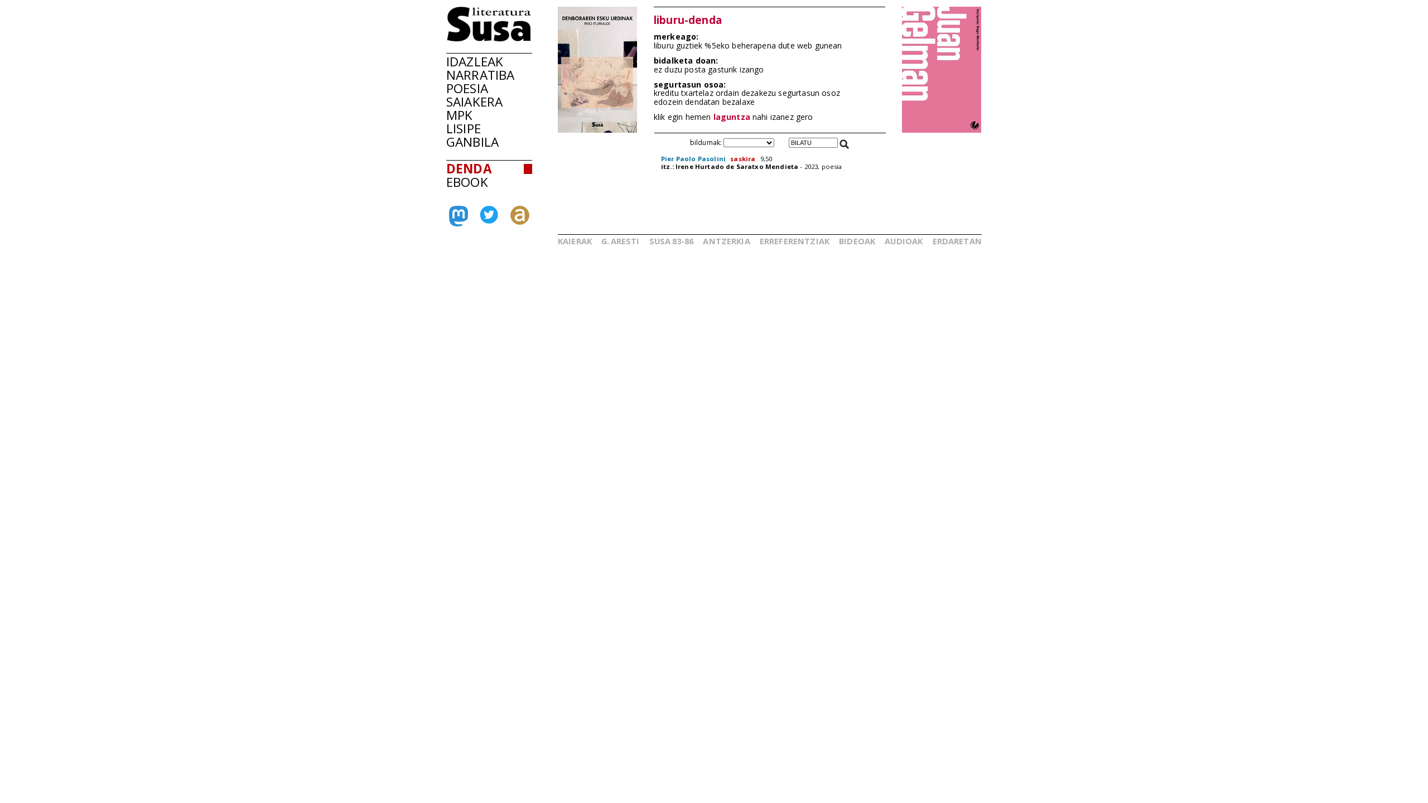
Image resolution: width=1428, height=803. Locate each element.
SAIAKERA (474, 101)
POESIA (467, 88)
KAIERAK (575, 240)
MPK (459, 115)
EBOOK (467, 182)
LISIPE (463, 128)
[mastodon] (458, 222)
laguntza (731, 117)
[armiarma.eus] (519, 221)
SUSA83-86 (671, 240)
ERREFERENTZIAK (794, 240)
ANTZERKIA (726, 240)
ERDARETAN (957, 240)
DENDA (469, 168)
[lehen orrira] (489, 38)
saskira (742, 158)
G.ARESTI (620, 240)
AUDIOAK (904, 240)
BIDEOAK (857, 240)
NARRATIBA (480, 75)
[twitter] (489, 220)
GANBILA (472, 142)
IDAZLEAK (474, 61)
